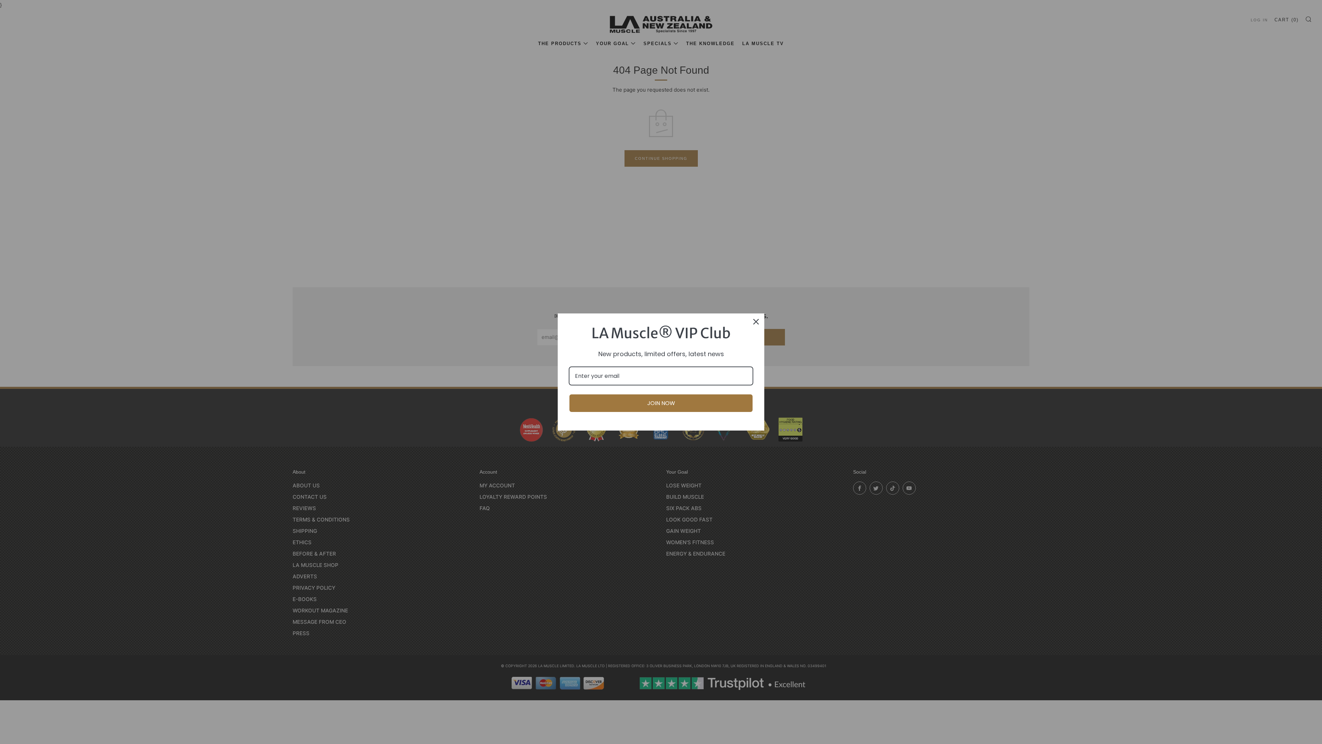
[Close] (756, 321)
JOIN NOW (661, 403)
